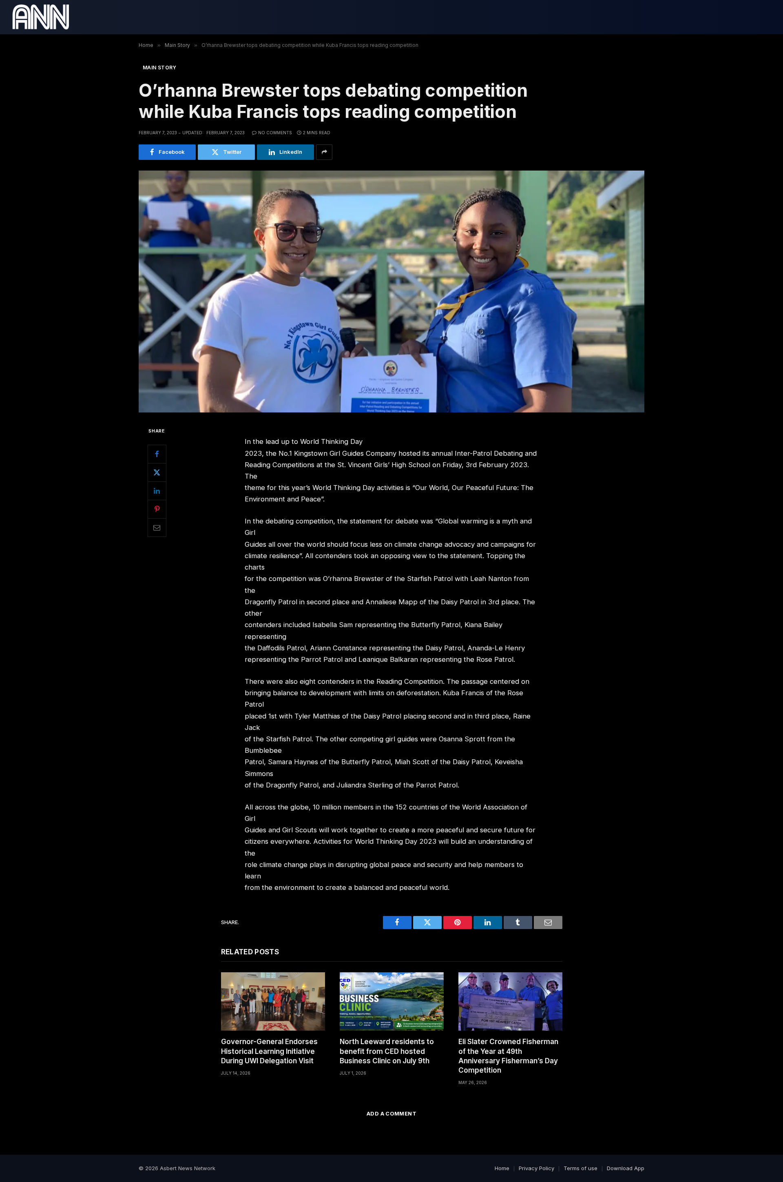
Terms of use (580, 1168)
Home (502, 1168)
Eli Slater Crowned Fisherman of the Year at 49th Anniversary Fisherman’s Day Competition (508, 1056)
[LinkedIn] (157, 490)
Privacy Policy (536, 1168)
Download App (625, 1168)
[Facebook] (157, 453)
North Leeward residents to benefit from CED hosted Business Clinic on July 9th (387, 1051)
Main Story (160, 67)
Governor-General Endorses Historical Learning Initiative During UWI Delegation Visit (269, 1051)
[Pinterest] (157, 508)
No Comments (275, 132)
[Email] (157, 527)
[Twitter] (157, 472)
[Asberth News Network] (40, 17)
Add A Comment (391, 1113)
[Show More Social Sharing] (324, 152)
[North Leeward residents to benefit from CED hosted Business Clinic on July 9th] (392, 1001)
